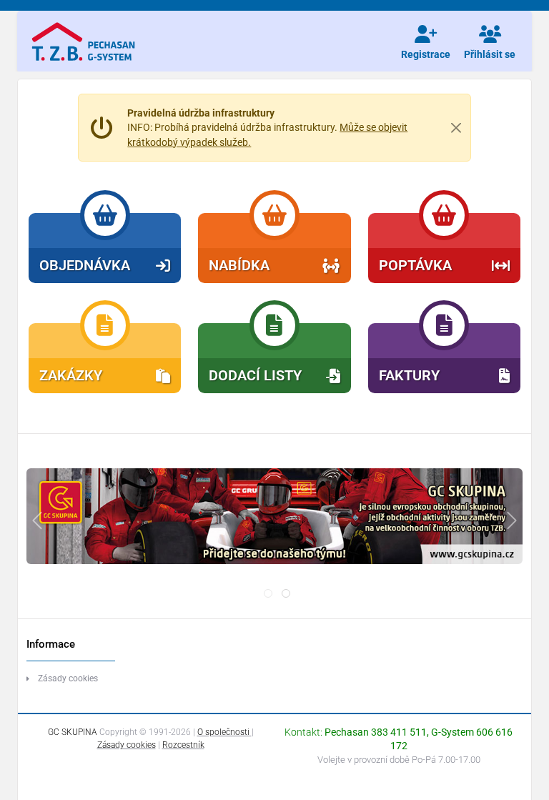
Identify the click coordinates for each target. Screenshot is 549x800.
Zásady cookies (68, 678)
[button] (105, 248)
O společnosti (223, 732)
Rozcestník (183, 745)
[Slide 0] (268, 593)
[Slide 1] (286, 593)
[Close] (455, 127)
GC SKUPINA (72, 732)
